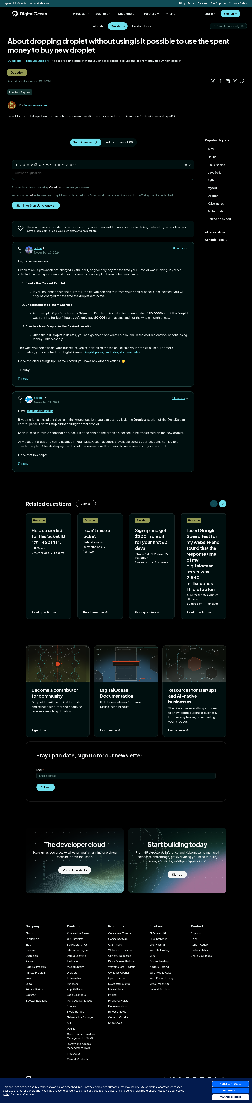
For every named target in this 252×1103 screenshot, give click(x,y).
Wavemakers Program (121, 966)
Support (196, 933)
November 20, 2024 (47, 252)
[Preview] (185, 164)
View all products (75, 870)
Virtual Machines (160, 983)
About (29, 933)
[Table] (70, 164)
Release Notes (117, 1011)
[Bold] (16, 164)
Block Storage (75, 1011)
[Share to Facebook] (220, 81)
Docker (213, 196)
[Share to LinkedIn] (227, 81)
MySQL (213, 188)
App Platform (75, 989)
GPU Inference (159, 938)
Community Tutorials (120, 933)
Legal (29, 983)
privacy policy (93, 1086)
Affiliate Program (36, 972)
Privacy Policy (34, 989)
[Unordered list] (55, 164)
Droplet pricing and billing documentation (112, 352)
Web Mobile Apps (160, 972)
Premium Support (36, 61)
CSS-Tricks (115, 944)
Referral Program (36, 966)
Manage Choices (230, 1097)
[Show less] (187, 248)
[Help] (189, 164)
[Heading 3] (51, 164)
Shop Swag (115, 1022)
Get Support (218, 3)
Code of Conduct (119, 1017)
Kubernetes (216, 203)
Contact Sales (238, 3)
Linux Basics (216, 165)
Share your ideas (201, 955)
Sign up (229, 13)
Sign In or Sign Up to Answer (36, 205)
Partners (31, 961)
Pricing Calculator (119, 1000)
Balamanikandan (35, 105)
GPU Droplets (75, 938)
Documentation (117, 1006)
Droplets (72, 972)
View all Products (77, 1059)
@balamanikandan (40, 411)
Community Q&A (118, 938)
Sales (194, 938)
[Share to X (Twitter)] (213, 81)
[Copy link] (242, 81)
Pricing (112, 994)
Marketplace (116, 989)
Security (31, 994)
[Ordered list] (59, 164)
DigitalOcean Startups (121, 961)
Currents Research (119, 955)
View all (85, 504)
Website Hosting (160, 950)
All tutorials (215, 211)
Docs (191, 3)
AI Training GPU (159, 933)
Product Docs (141, 26)
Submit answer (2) (86, 142)
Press (29, 978)
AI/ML (212, 149)
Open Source (116, 978)
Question (17, 72)
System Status (199, 950)
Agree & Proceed (230, 1084)
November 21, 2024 (46, 402)
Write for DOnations (120, 950)
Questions (118, 26)
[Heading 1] (43, 164)
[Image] (35, 164)
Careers (202, 3)
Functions (73, 983)
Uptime (71, 1028)
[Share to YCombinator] (235, 81)
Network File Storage (80, 1017)
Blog (182, 3)
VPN (152, 955)
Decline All (230, 1090)
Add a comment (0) (119, 142)
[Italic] (20, 164)
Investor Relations (36, 1000)
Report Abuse (199, 944)
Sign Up (37, 730)
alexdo (38, 397)
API (69, 1022)
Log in (208, 13)
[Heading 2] (47, 164)
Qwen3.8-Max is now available (25, 3)
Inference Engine (77, 950)
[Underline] (24, 164)
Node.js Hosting (159, 966)
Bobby (38, 248)
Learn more (108, 730)
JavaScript (215, 172)
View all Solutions (160, 989)
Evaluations (74, 961)
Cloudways (73, 1053)
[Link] (31, 164)
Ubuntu (213, 157)
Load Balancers (76, 994)
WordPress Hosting (161, 978)
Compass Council (118, 972)
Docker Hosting (159, 961)
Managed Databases (79, 1000)
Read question (42, 612)
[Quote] (62, 164)
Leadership (32, 938)
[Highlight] (39, 164)
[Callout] (66, 164)
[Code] (74, 164)
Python (212, 180)
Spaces (71, 1006)
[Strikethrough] (28, 164)
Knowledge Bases (78, 933)
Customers (32, 955)
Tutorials (97, 26)
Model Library (75, 966)
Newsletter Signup (119, 983)
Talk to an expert (219, 219)
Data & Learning (76, 955)
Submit (45, 787)
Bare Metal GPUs (77, 944)
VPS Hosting (157, 944)
